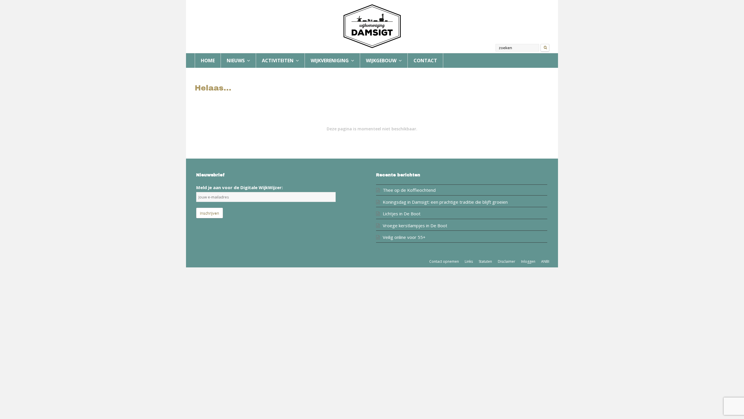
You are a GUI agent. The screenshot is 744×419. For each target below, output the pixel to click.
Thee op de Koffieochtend (409, 190)
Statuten (485, 261)
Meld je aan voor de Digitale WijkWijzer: (239, 187)
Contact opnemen (444, 261)
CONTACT (425, 60)
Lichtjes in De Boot (402, 213)
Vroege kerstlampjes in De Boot (415, 225)
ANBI (545, 261)
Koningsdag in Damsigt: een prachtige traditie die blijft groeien (445, 202)
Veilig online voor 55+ (404, 237)
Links (469, 261)
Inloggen (528, 261)
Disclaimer (506, 261)
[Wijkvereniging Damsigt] (372, 26)
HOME (208, 60)
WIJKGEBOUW (382, 60)
